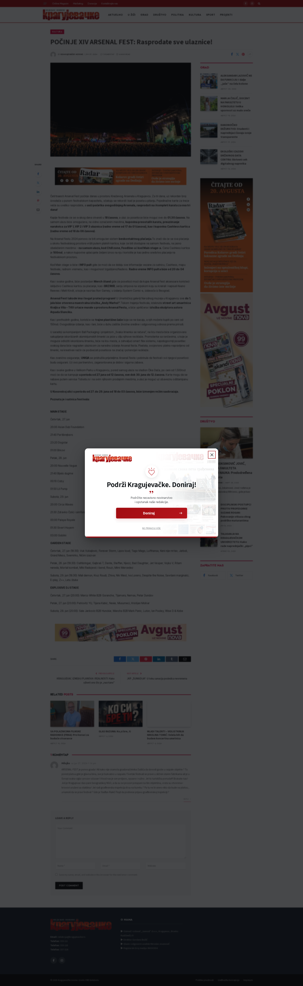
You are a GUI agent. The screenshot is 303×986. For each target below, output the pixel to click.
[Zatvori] (212, 455)
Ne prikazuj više (151, 528)
